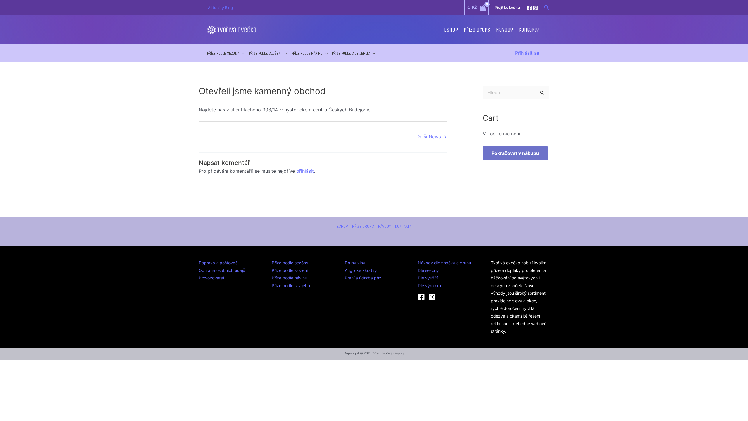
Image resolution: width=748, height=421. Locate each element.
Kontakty (529, 30)
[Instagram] (535, 8)
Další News (431, 136)
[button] (546, 7)
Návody (504, 30)
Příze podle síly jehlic (351, 53)
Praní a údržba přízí (363, 277)
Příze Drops (477, 30)
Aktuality (216, 7)
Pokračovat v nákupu (515, 153)
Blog (229, 7)
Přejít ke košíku (507, 7)
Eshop (451, 30)
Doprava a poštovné (218, 262)
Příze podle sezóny (223, 53)
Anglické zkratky (361, 270)
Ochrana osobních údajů (222, 270)
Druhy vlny (355, 262)
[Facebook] (529, 8)
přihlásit (305, 171)
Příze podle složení (265, 53)
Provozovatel (211, 277)
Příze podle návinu (307, 53)
